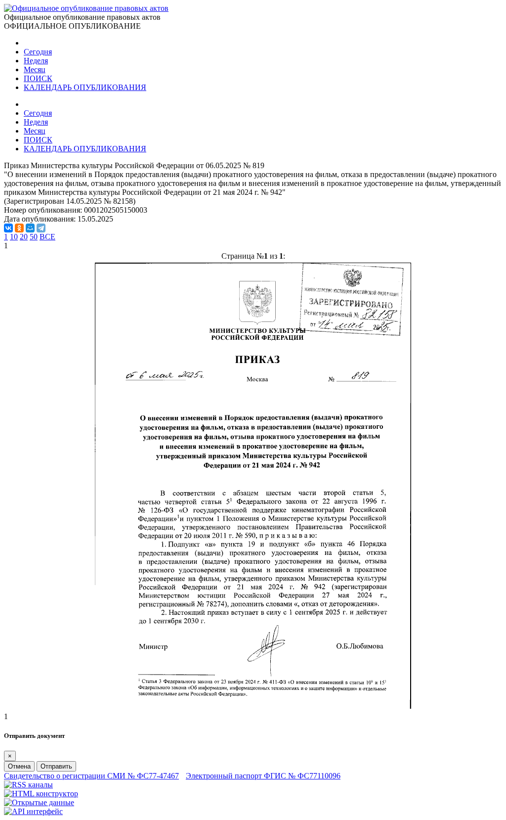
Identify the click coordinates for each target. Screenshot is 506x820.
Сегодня (38, 51)
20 (24, 236)
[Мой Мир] (30, 228)
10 (14, 236)
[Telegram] (41, 228)
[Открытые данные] (39, 802)
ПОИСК (38, 78)
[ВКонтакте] (8, 228)
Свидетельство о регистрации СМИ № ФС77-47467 (91, 776)
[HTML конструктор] (41, 793)
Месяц (34, 69)
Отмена (19, 766)
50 (34, 236)
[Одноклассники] (19, 228)
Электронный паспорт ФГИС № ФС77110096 (263, 776)
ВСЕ (47, 236)
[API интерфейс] (33, 811)
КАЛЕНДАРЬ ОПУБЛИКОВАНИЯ (85, 87)
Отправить (56, 766)
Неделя (36, 60)
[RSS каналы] (28, 784)
